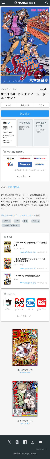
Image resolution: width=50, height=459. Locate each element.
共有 (41, 89)
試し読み (25, 113)
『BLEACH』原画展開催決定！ (27, 276)
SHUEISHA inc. (19, 454)
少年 (17, 221)
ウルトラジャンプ (27, 215)
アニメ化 (36, 221)
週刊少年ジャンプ (9, 215)
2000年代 (7, 221)
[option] (25, 45)
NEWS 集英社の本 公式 (28, 252)
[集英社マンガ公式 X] (9, 442)
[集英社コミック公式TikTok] (32, 442)
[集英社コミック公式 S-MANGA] (25, 3)
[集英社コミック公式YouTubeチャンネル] (40, 442)
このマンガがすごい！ (11, 225)
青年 (25, 221)
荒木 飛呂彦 (13, 187)
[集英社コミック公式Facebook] (25, 442)
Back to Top (41, 449)
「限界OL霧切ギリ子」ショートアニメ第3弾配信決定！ (29, 260)
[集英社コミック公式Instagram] (17, 442)
